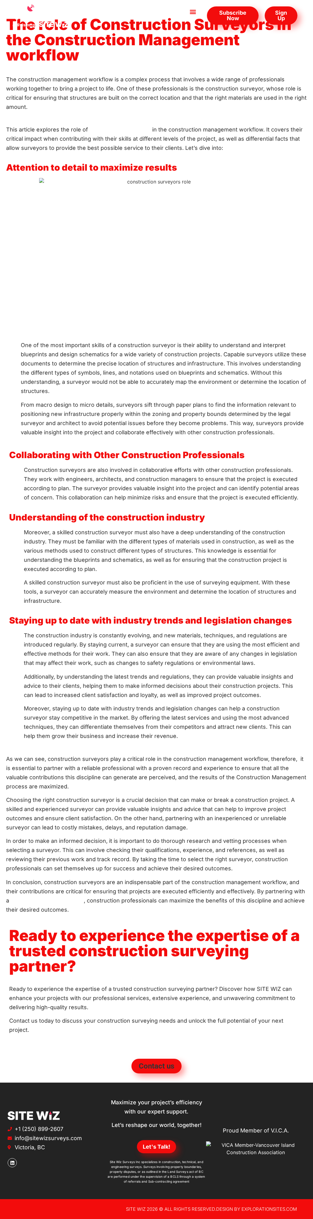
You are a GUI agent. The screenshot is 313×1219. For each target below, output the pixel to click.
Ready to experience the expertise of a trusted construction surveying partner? (154, 950)
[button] (193, 11)
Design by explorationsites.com (256, 1209)
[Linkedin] (12, 1162)
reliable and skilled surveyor (47, 900)
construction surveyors (120, 129)
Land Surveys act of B (184, 1171)
